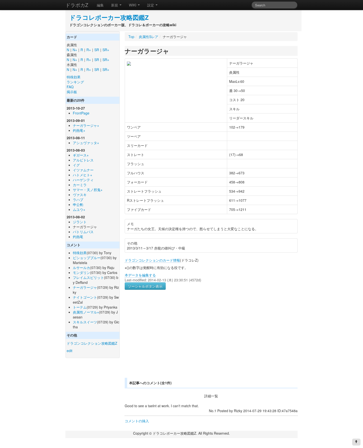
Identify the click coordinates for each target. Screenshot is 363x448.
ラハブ (78, 199)
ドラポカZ (76, 4)
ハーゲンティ (83, 179)
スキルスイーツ (85, 321)
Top (131, 36)
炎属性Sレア (148, 36)
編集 (100, 4)
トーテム (80, 307)
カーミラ (80, 184)
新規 (115, 4)
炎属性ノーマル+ (86, 312)
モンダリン (81, 272)
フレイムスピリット (88, 277)
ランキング (75, 81)
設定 (151, 4)
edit (69, 350)
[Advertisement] (166, 339)
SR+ (105, 49)
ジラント (80, 221)
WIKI (133, 4)
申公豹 (78, 204)
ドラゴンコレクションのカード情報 (152, 260)
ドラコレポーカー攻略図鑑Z (109, 17)
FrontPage (81, 113)
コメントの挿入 (137, 420)
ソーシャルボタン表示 (145, 286)
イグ (76, 164)
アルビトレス (83, 159)
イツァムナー (83, 169)
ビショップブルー (87, 257)
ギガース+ (81, 155)
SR (96, 49)
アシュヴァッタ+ (86, 142)
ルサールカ (81, 267)
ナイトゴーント (85, 297)
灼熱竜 (78, 236)
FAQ (70, 86)
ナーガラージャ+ (86, 125)
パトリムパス (83, 231)
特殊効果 (74, 76)
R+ (88, 49)
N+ (75, 49)
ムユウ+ (79, 209)
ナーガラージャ (85, 287)
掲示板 (72, 91)
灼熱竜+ (79, 130)
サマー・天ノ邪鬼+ (87, 189)
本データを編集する (140, 274)
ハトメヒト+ (82, 174)
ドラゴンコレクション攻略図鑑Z (92, 343)
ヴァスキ (80, 194)
